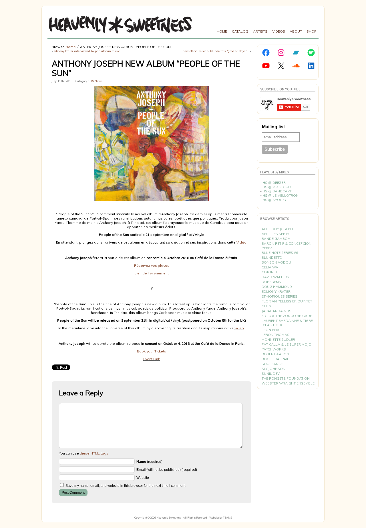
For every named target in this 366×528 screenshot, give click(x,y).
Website (142, 478)
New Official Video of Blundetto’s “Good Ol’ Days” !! (216, 51)
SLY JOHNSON (273, 368)
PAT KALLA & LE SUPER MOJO (286, 344)
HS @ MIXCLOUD (276, 187)
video (239, 328)
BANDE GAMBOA (276, 238)
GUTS (266, 306)
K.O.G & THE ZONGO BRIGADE (287, 316)
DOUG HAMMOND (277, 286)
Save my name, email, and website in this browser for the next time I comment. (125, 486)
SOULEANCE (272, 364)
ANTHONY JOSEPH (277, 229)
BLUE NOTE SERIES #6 (280, 252)
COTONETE (271, 272)
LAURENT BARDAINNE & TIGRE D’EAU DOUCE (287, 322)
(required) (149, 462)
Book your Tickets (151, 351)
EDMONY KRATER (276, 291)
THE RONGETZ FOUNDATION (286, 378)
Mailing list (273, 126)
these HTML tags (94, 453)
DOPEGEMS (271, 282)
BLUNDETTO (272, 257)
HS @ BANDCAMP (277, 191)
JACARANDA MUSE (277, 311)
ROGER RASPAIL (275, 359)
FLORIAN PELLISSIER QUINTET (287, 301)
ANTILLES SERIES (276, 234)
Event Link (151, 359)
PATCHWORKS (274, 349)
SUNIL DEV (271, 373)
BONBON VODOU (276, 262)
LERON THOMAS (275, 334)
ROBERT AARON (275, 354)
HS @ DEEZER (274, 182)
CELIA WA (270, 267)
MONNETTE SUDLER (278, 339)
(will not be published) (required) (166, 470)
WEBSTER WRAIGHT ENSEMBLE (288, 383)
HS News (96, 81)
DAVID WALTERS (275, 277)
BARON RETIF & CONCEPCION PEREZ (286, 245)
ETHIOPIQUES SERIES (279, 296)
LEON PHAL (271, 330)
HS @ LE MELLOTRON (280, 195)
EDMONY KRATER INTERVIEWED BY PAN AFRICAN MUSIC (87, 51)
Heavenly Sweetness (168, 517)
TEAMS (227, 517)
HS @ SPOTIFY (274, 200)
